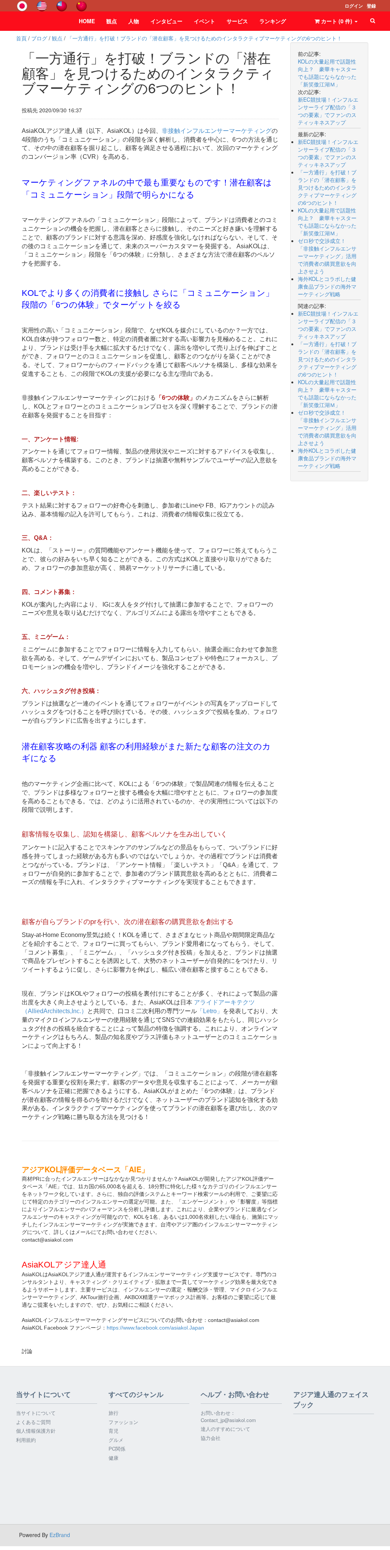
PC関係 (117, 1448)
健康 (113, 1457)
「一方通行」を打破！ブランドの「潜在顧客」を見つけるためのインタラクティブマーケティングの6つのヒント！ (204, 38)
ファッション (123, 1422)
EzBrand (60, 1535)
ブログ (39, 38)
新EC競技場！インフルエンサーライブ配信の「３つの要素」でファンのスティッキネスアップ (328, 153)
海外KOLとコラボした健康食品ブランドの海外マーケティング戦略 (327, 286)
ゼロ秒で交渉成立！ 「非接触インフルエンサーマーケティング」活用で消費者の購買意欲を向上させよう (327, 256)
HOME (87, 21)
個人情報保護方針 (36, 1430)
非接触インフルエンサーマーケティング (217, 131)
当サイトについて (36, 1413)
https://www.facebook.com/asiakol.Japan (155, 1328)
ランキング (272, 21)
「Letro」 (210, 1011)
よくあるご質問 (33, 1422)
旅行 (113, 1413)
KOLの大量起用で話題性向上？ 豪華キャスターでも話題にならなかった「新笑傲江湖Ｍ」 (327, 221)
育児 (113, 1430)
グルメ (116, 1440)
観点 (111, 21)
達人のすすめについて (225, 1428)
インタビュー (166, 21)
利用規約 (26, 1440)
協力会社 (211, 1438)
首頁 (21, 38)
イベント (204, 21)
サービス (237, 21)
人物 (133, 21)
